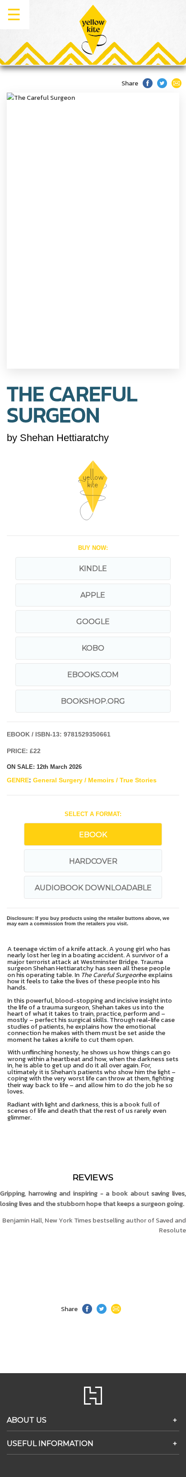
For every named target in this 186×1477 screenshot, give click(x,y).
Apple (92, 595)
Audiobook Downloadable (93, 888)
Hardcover (93, 861)
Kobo (93, 648)
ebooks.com (93, 674)
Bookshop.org (93, 701)
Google (93, 621)
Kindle (93, 568)
